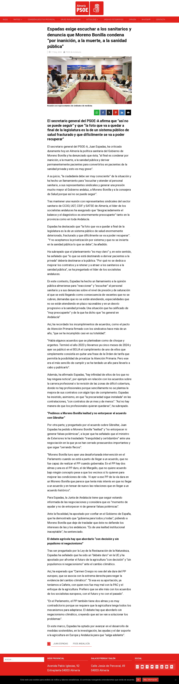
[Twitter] (152, 666)
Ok (138, 680)
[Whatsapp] (137, 666)
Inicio (5, 20)
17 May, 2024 (56, 52)
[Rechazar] (175, 679)
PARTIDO (16, 20)
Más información (150, 680)
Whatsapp (146, 20)
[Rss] (171, 666)
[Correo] (142, 666)
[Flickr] (166, 666)
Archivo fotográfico (113, 20)
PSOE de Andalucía (73, 52)
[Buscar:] (23, 659)
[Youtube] (161, 666)
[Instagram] (157, 666)
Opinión (132, 20)
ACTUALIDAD (91, 20)
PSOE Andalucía (81, 643)
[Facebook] (147, 666)
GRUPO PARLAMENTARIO (71, 20)
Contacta (160, 20)
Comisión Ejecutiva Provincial (41, 20)
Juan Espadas (60, 643)
